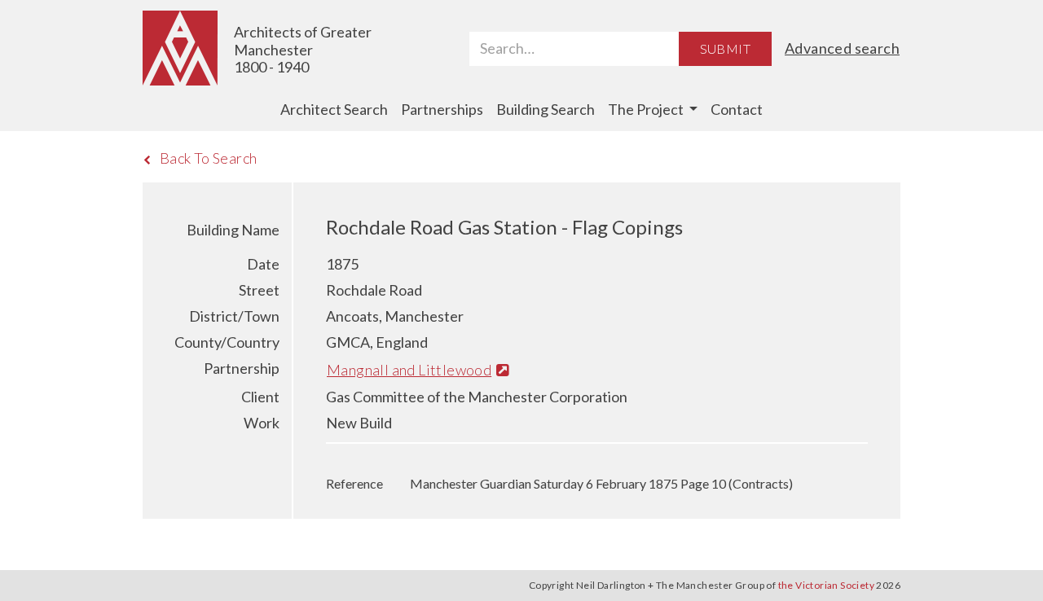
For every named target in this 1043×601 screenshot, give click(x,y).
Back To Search (208, 158)
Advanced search (842, 48)
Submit (725, 48)
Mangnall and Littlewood (409, 370)
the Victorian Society (826, 585)
